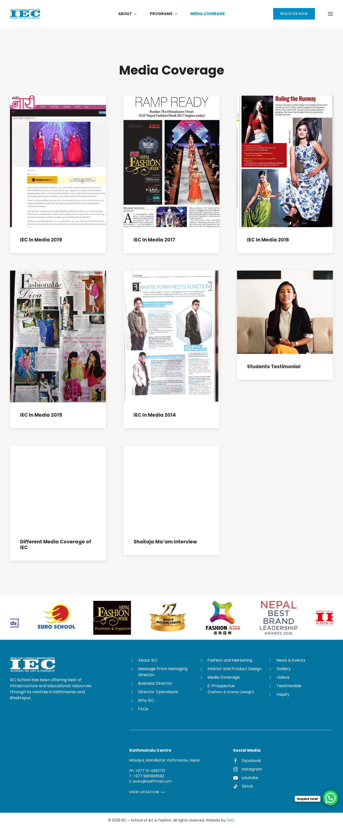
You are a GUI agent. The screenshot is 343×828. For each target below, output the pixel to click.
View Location (144, 792)
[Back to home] (25, 14)
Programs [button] (161, 13)
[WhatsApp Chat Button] (330, 797)
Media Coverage (207, 13)
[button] (330, 14)
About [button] (125, 13)
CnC (230, 820)
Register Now (294, 13)
